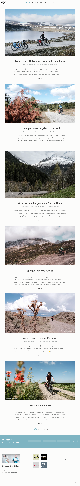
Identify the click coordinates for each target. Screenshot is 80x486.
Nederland (50, 408)
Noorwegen (48, 64)
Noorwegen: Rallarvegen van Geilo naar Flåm (40, 61)
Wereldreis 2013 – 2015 (37, 2)
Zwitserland (51, 206)
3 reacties (55, 131)
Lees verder (40, 78)
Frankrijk (43, 206)
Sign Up (74, 441)
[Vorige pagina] (30, 429)
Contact (66, 457)
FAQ (65, 461)
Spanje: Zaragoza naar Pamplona (40, 338)
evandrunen (32, 64)
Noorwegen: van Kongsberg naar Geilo (40, 128)
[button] (77, 2)
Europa (51, 64)
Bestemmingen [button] (26, 2)
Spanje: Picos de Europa (40, 271)
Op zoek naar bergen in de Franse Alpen (40, 203)
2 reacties (54, 273)
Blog (65, 459)
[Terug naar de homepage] (3, 2)
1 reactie (55, 64)
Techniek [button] (52, 2)
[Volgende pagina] (50, 429)
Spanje (47, 273)
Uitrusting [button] (46, 2)
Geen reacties (56, 206)
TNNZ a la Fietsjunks (40, 405)
